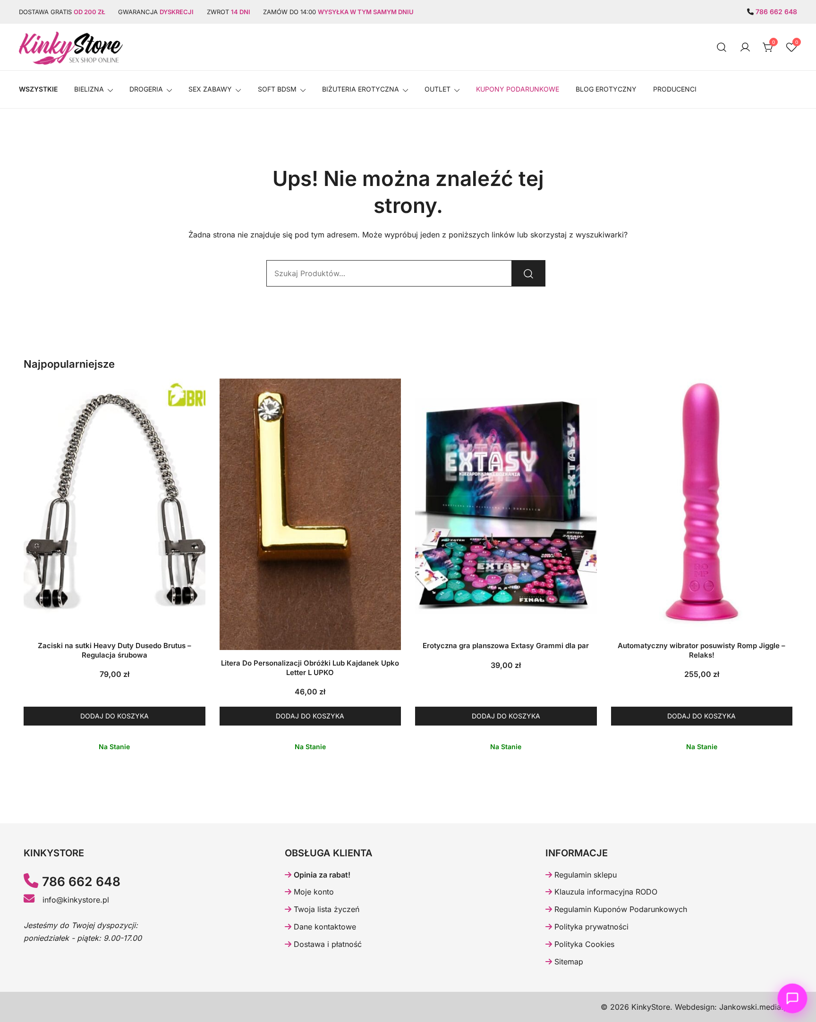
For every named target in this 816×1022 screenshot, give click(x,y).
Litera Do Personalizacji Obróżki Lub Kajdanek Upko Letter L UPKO (310, 668)
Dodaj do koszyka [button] (114, 716)
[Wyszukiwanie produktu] (722, 47)
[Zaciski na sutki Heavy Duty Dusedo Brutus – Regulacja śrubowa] (114, 506)
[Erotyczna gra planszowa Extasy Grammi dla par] (506, 506)
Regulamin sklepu (584, 874)
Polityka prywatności (590, 926)
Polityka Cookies (583, 944)
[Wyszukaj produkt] (528, 273)
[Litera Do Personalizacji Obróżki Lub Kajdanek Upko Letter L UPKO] (310, 514)
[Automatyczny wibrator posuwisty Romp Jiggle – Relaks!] (702, 506)
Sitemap (567, 961)
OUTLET (437, 89)
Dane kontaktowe (323, 926)
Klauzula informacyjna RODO (604, 891)
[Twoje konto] (745, 47)
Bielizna (89, 89)
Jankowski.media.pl (754, 1007)
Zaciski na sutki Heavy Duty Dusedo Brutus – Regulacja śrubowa (114, 650)
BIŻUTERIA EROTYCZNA (360, 89)
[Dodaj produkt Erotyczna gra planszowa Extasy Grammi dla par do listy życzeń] (588, 615)
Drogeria (146, 89)
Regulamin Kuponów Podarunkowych (619, 909)
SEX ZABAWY (210, 89)
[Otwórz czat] (792, 998)
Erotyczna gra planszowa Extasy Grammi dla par (506, 645)
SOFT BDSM (277, 89)
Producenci (675, 89)
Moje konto (312, 891)
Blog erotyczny (606, 89)
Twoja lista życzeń (325, 909)
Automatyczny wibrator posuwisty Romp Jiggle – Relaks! (701, 650)
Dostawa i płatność (326, 944)
